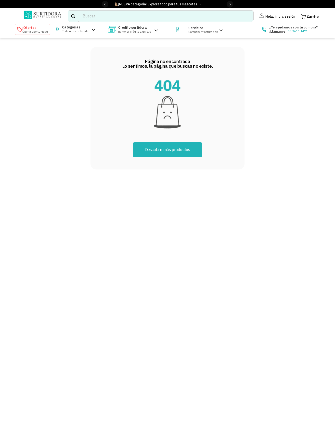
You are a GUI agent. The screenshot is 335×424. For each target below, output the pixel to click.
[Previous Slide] (105, 4)
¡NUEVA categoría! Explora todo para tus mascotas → (159, 4)
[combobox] (160, 16)
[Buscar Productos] (73, 16)
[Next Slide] (230, 4)
